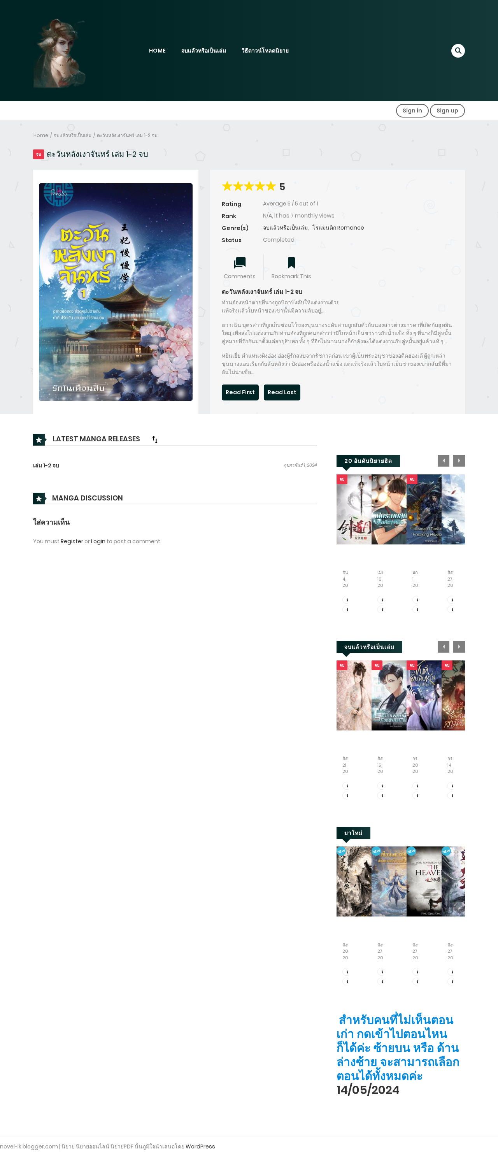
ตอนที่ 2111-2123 (419, 786)
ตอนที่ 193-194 (454, 981)
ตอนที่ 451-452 (384, 795)
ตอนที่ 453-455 (384, 786)
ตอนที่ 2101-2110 (419, 795)
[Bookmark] (291, 263)
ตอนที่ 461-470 (454, 795)
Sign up (447, 110)
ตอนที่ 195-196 (454, 972)
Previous (443, 461)
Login (98, 541)
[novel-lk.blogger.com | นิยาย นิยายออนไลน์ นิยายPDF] (70, 50)
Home (40, 135)
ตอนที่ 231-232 (349, 972)
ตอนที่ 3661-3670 (349, 609)
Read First (240, 392)
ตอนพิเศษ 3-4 (349, 795)
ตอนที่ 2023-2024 (384, 609)
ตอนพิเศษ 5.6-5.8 (419, 609)
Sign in (412, 110)
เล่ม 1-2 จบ (46, 465)
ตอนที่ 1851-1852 (454, 609)
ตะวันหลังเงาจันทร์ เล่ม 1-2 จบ (127, 135)
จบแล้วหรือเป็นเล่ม (203, 50)
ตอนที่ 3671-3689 (349, 600)
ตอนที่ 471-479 (454, 786)
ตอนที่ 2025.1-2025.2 (384, 600)
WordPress (200, 1146)
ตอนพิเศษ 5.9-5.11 (419, 600)
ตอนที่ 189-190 (384, 981)
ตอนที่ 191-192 (384, 972)
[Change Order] (154, 439)
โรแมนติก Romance (338, 228)
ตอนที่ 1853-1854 (454, 600)
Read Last (282, 392)
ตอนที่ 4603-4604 (419, 972)
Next (459, 461)
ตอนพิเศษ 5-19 (349, 786)
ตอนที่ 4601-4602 (419, 981)
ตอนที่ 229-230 (349, 981)
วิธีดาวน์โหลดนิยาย (265, 50)
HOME (157, 50)
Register (72, 541)
